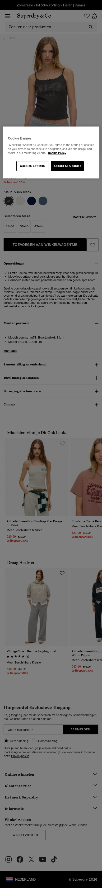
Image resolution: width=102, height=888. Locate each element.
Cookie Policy (57, 153)
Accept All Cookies (67, 166)
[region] (51, 152)
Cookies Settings (32, 166)
